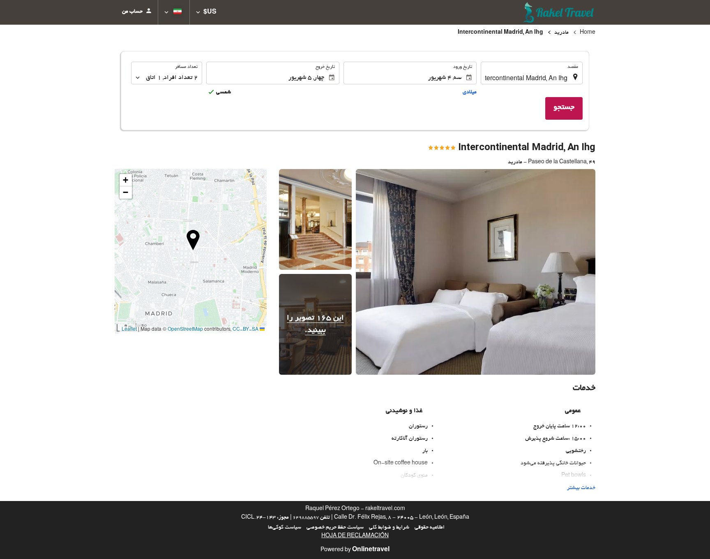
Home (587, 33)
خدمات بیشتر (581, 488)
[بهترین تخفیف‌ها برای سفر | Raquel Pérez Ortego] (559, 12)
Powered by (355, 550)
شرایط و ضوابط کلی (389, 528)
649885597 (306, 517)
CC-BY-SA (245, 329)
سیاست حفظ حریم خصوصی (335, 528)
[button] (206, 12)
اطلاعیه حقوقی (430, 528)
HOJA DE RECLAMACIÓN (355, 536)
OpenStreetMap (185, 329)
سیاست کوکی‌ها (284, 528)
